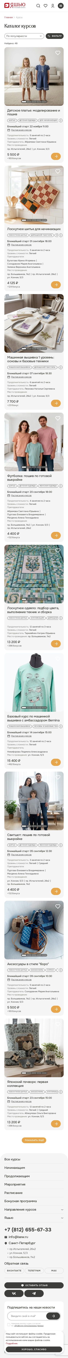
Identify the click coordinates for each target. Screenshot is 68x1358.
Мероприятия (14, 1184)
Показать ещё (34, 1140)
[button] (24, 101)
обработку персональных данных (29, 1325)
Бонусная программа (20, 1201)
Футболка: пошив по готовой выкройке (29, 478)
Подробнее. (12, 1343)
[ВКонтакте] (14, 1293)
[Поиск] (38, 6)
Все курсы (12, 1159)
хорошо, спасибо (34, 1349)
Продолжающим (17, 1176)
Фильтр (57, 36)
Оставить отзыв (36, 1285)
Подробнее (56, 156)
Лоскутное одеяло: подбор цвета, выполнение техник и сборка (33, 610)
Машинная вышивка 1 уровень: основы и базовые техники (30, 359)
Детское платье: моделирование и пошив (33, 112)
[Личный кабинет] (53, 6)
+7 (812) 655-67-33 (27, 1230)
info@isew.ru (18, 1237)
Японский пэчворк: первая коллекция (27, 1084)
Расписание (13, 1193)
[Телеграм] (34, 1293)
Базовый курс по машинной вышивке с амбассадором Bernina (33, 718)
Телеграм (34, 1270)
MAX (54, 1270)
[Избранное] (45, 6)
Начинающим (14, 1168)
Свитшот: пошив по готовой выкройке (28, 837)
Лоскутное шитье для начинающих (34, 229)
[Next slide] (61, 120)
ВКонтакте (14, 1270)
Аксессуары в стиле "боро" (28, 964)
